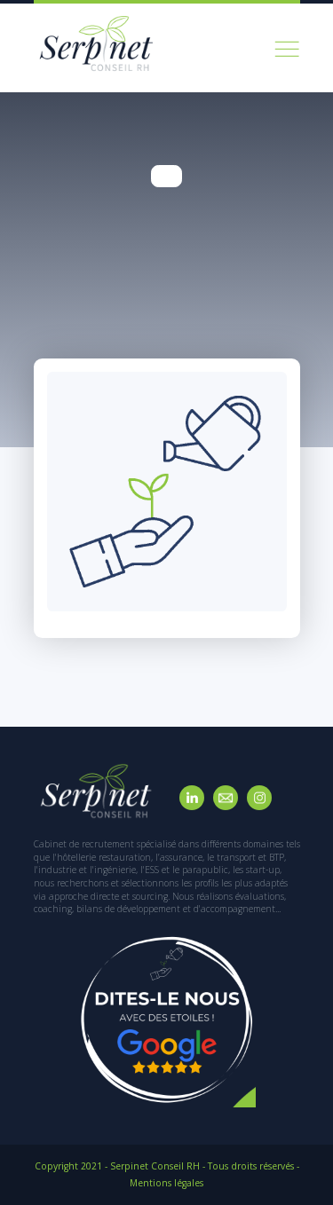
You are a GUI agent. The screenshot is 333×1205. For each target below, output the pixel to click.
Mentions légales (166, 1183)
